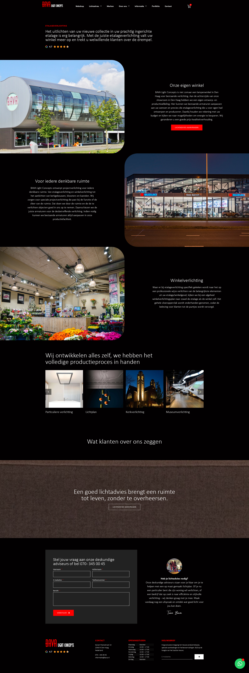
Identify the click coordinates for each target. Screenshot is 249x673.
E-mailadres (57, 580)
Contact (168, 6)
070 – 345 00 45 (101, 655)
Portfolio (156, 6)
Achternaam (97, 569)
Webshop (80, 6)
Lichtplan (91, 412)
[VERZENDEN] (199, 656)
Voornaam (57, 569)
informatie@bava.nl (102, 658)
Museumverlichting (178, 412)
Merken (110, 6)
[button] (201, 392)
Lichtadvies (94, 6)
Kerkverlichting (135, 412)
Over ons (123, 6)
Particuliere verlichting (59, 412)
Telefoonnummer (98, 580)
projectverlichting (72, 187)
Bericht (56, 591)
